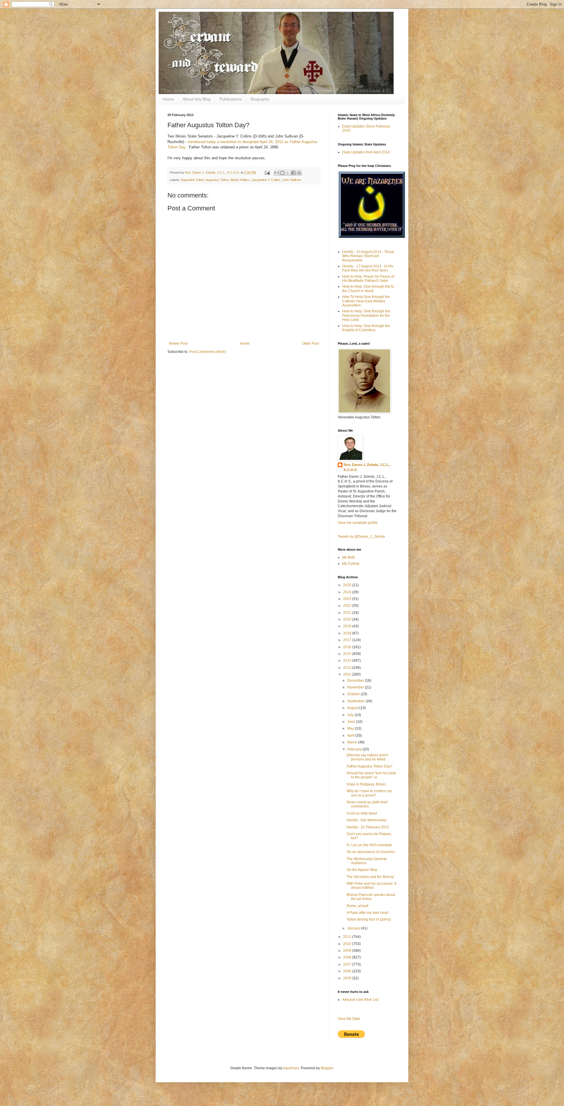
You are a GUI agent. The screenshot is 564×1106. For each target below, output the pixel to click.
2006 (347, 971)
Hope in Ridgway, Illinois (366, 784)
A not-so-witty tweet (362, 813)
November (356, 687)
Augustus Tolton (217, 180)
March (352, 742)
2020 (347, 619)
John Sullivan (291, 180)
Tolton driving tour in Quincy (369, 919)
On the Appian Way (362, 870)
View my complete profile (358, 523)
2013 (347, 668)
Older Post (310, 343)
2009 (347, 951)
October (354, 694)
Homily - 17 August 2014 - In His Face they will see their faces (367, 268)
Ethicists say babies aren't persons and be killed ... (368, 757)
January (354, 928)
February (354, 749)
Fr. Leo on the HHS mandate (369, 845)
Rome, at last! (357, 906)
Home (168, 99)
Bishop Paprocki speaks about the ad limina (371, 897)
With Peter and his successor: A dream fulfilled (371, 886)
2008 (347, 957)
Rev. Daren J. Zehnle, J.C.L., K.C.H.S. (367, 467)
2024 (347, 592)
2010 (347, 944)
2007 (347, 964)
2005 (347, 978)
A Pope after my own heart (367, 913)
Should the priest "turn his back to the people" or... (371, 775)
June (351, 722)
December (356, 680)
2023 (347, 599)
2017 (347, 640)
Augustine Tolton (192, 180)
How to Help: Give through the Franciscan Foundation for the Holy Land (366, 315)
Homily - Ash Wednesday (367, 820)
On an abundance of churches (371, 852)
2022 (347, 606)
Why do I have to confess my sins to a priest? (369, 793)
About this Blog (197, 99)
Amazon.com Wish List (360, 1000)
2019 (347, 626)
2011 (347, 937)
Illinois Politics (240, 180)
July (351, 715)
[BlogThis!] (282, 173)
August (353, 708)
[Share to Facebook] (293, 173)
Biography (260, 99)
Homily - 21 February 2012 (368, 827)
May (351, 728)
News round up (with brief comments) (367, 804)
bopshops (291, 1068)
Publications (230, 99)
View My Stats (349, 1019)
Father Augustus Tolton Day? (369, 766)
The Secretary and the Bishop (370, 877)
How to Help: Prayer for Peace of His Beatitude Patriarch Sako (368, 278)
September (356, 701)
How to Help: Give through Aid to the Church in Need (368, 288)
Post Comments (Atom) (207, 352)
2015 (347, 654)
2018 (347, 633)
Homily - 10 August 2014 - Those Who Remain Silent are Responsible (368, 256)
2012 (347, 674)
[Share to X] (288, 173)
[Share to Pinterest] (299, 173)
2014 (347, 660)
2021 (347, 613)
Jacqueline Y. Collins (266, 180)
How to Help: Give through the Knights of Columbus (366, 328)
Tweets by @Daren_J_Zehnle (361, 536)
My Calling (350, 564)
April (351, 735)
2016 (347, 647)
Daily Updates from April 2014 (366, 152)
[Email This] (277, 173)
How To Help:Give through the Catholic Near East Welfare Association (366, 301)
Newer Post (178, 343)
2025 (347, 585)
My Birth (348, 557)
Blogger (327, 1068)
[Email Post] (267, 172)
